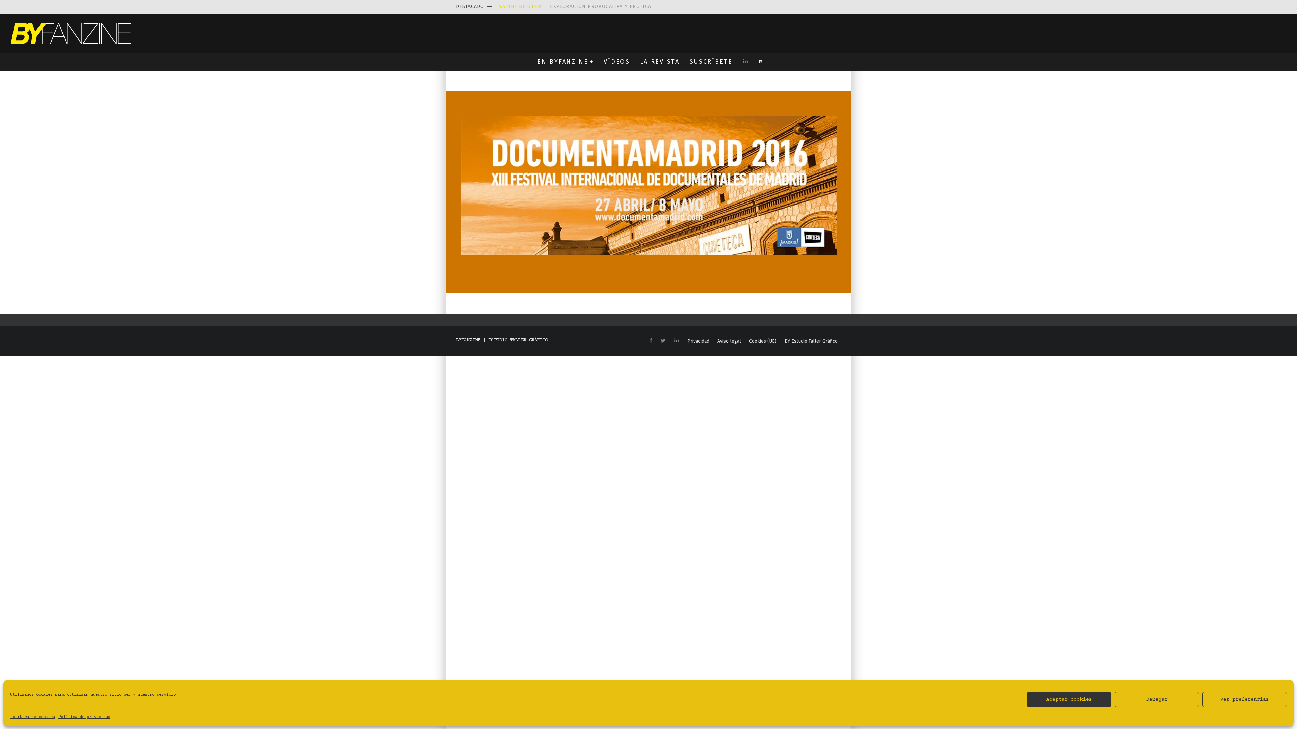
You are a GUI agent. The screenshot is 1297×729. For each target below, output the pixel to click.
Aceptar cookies (1069, 699)
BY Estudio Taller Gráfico (811, 341)
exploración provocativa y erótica (575, 6)
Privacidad (698, 341)
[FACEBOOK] (651, 341)
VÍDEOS (617, 61)
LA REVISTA (660, 61)
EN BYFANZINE (562, 61)
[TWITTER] (663, 341)
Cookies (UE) (763, 341)
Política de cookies (32, 717)
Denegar (1157, 699)
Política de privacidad (84, 717)
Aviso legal (729, 341)
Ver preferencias (1244, 699)
